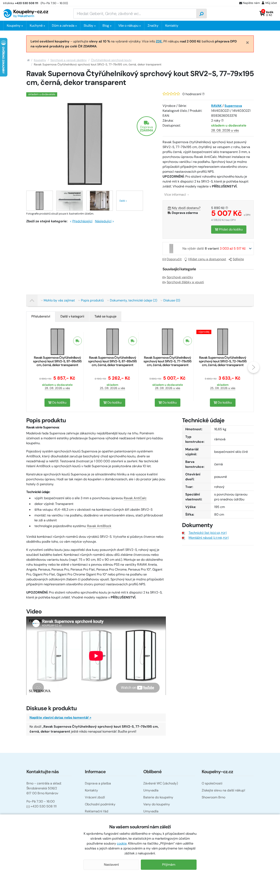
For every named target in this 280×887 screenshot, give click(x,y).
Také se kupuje (105, 316)
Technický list (208, 533)
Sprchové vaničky (180, 277)
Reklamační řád (96, 811)
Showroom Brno (213, 797)
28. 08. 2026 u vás (225, 130)
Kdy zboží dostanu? (186, 208)
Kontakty (171, 25)
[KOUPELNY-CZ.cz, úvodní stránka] (25, 13)
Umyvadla (150, 790)
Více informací (175, 194)
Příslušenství (40, 316)
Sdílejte (238, 259)
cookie (122, 843)
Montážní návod (209, 537)
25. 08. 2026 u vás (112, 388)
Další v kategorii (72, 316)
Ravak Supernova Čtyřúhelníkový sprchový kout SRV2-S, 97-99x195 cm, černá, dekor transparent (57, 361)
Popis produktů (92, 300)
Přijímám (168, 864)
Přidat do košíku (230, 229)
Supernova (233, 106)
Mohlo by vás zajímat (59, 300)
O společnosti (212, 783)
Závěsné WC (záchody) (160, 783)
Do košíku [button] (58, 402)
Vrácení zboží (95, 797)
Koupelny (40, 60)
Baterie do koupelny (158, 797)
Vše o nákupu (128, 25)
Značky (153, 25)
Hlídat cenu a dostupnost (207, 259)
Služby (88, 25)
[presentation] (26, 367)
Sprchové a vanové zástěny (68, 60)
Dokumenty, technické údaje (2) (133, 300)
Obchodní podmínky (100, 804)
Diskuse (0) (171, 300)
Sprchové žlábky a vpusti (185, 282)
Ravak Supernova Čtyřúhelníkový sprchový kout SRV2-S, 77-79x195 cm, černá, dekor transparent (167, 361)
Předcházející (82, 221)
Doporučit (174, 259)
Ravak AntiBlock (99, 526)
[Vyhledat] (201, 13)
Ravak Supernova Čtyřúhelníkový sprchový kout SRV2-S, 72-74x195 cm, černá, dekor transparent (223, 361)
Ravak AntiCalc (135, 498)
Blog (105, 25)
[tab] (40, 316)
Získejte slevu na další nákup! (223, 790)
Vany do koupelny (156, 804)
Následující (103, 221)
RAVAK (216, 106)
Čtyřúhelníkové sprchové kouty (111, 60)
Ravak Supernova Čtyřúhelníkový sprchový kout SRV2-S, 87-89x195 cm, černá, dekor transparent (112, 361)
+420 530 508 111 (44, 806)
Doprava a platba (98, 783)
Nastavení (111, 864)
